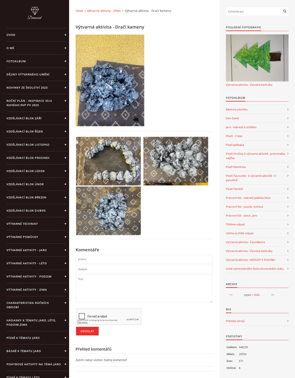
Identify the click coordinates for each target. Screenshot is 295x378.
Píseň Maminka (236, 167)
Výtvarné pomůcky (22, 237)
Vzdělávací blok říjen (24, 131)
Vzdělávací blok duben (26, 210)
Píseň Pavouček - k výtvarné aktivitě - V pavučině (251, 178)
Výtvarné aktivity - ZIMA (26, 290)
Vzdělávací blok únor (25, 184)
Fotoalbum (16, 61)
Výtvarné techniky (22, 224)
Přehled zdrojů (235, 321)
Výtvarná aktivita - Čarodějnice (245, 242)
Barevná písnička (236, 109)
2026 (257, 295)
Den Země (232, 118)
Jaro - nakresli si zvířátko (241, 127)
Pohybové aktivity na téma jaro (33, 364)
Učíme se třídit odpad (239, 233)
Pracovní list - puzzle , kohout (244, 207)
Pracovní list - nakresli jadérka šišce (248, 198)
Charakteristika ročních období (27, 305)
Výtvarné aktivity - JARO (26, 250)
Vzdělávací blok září (24, 118)
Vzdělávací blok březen (26, 197)
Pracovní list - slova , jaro (241, 215)
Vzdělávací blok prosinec (28, 158)
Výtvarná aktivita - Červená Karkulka (249, 85)
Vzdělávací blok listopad (28, 145)
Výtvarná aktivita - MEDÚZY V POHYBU (250, 260)
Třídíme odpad (235, 224)
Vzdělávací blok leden (25, 171)
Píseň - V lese (234, 136)
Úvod (11, 35)
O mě (10, 48)
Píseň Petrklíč (234, 189)
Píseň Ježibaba (235, 145)
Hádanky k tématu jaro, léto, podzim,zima (31, 322)
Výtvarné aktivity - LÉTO (26, 263)
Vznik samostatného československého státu (255, 269)
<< (230, 295)
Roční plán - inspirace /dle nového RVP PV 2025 (29, 103)
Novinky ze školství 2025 (27, 87)
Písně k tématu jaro (23, 338)
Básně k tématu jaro (23, 351)
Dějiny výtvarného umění (28, 74)
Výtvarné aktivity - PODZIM (29, 276)
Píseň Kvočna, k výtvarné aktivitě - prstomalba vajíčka (255, 156)
